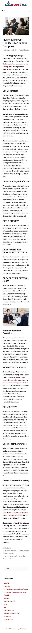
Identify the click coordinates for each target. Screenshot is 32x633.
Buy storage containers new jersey (15, 592)
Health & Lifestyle (9, 601)
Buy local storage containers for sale (16, 589)
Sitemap (23, 629)
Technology (7, 616)
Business (8, 548)
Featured (7, 598)
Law (5, 607)
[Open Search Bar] (29, 11)
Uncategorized (8, 619)
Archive (6, 583)
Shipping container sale (11, 613)
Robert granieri (9, 610)
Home (5, 604)
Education (7, 595)
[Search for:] (16, 569)
